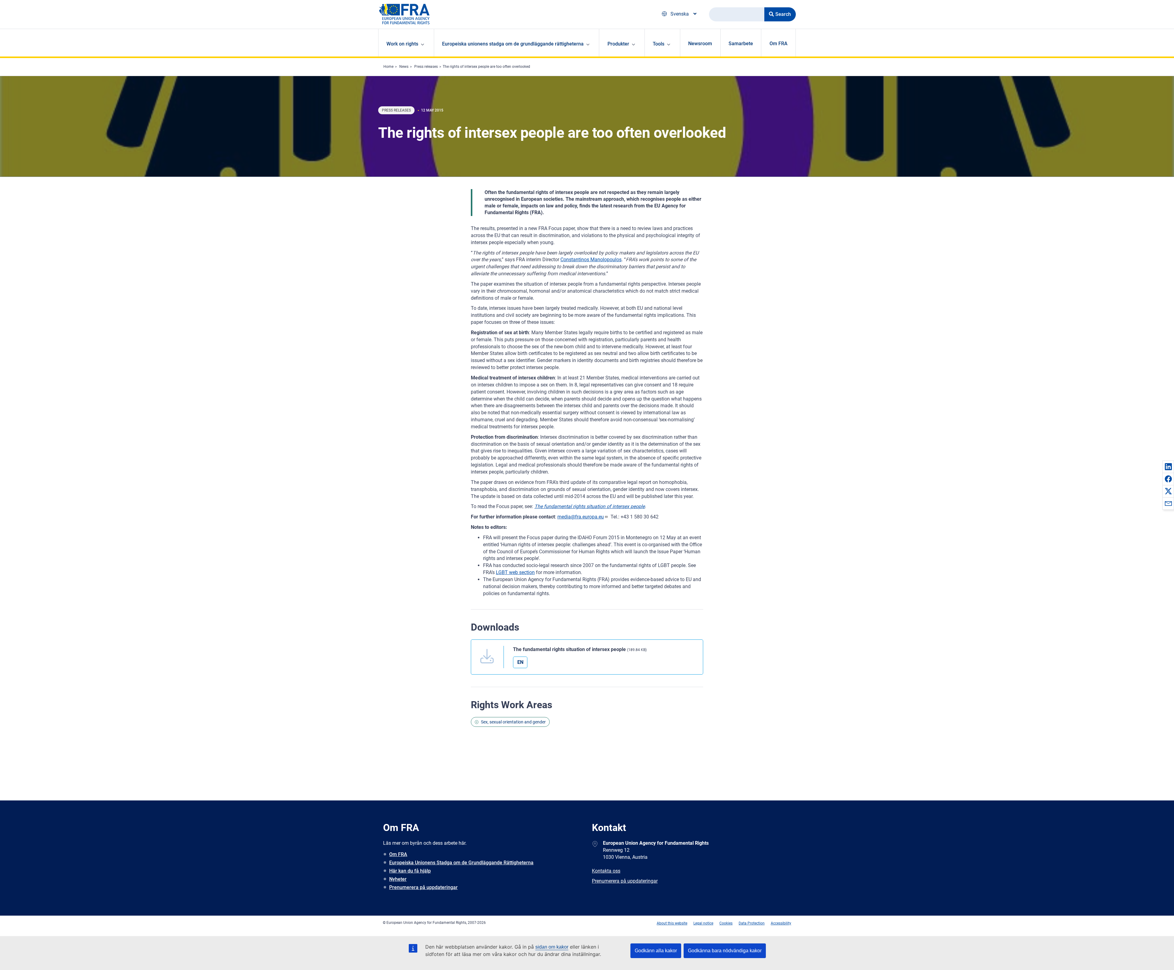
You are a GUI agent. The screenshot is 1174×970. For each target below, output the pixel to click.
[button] (1168, 466)
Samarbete (741, 43)
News (403, 66)
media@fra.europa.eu (580, 517)
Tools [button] (658, 44)
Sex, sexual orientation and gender (513, 721)
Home (388, 66)
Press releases (426, 66)
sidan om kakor (551, 947)
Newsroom (700, 43)
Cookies (726, 923)
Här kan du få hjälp (410, 871)
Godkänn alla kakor (656, 950)
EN (520, 662)
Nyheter (398, 879)
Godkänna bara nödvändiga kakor (725, 950)
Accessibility (781, 923)
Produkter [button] (618, 44)
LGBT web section (515, 572)
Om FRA (779, 43)
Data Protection (752, 923)
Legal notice (703, 923)
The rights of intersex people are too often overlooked (486, 66)
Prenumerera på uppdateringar (423, 887)
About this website (672, 923)
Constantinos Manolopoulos (591, 259)
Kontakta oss (606, 871)
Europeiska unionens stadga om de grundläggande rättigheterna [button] (513, 44)
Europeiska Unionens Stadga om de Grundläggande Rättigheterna (461, 863)
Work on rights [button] (402, 44)
